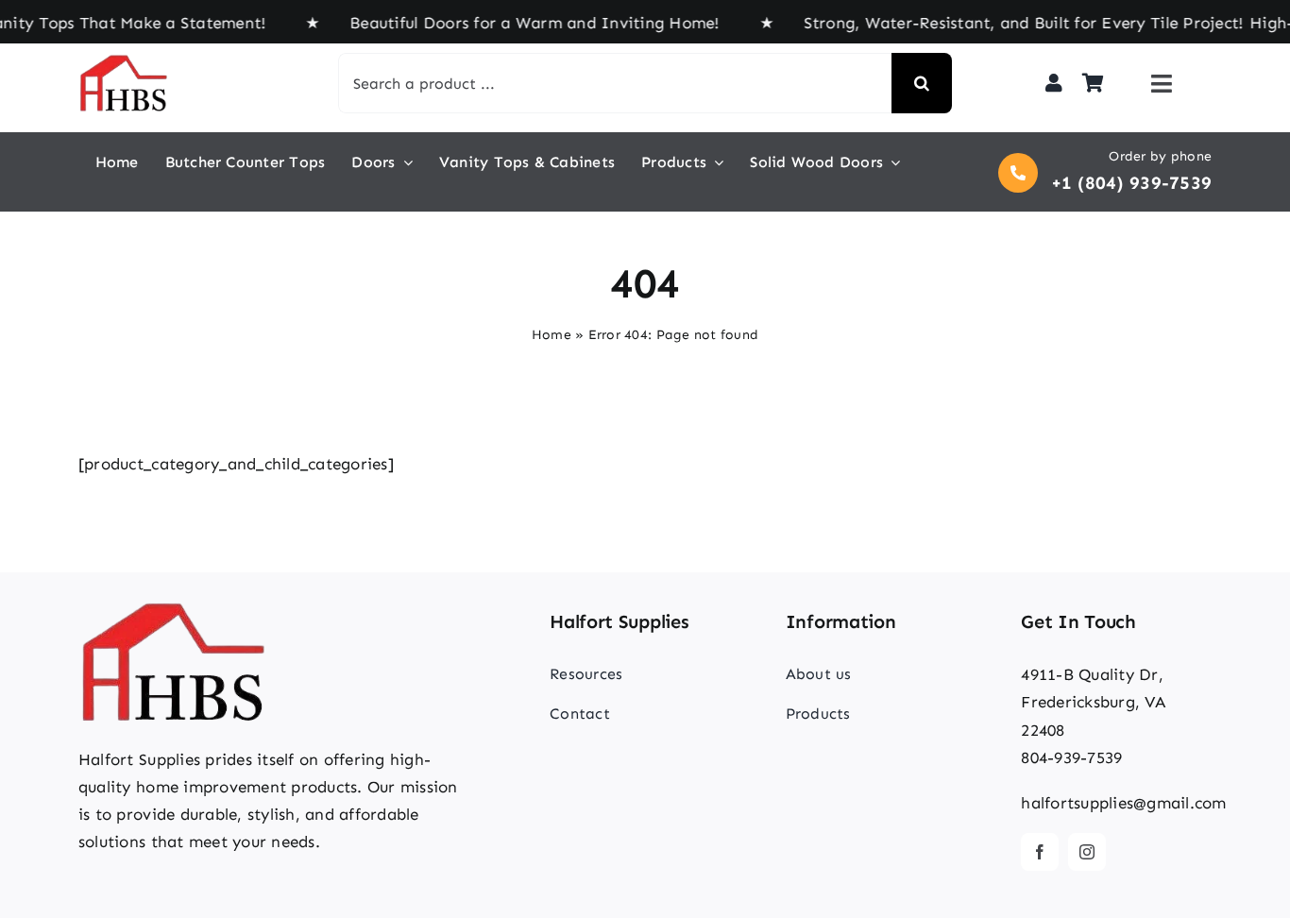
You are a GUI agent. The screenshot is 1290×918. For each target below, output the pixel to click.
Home (551, 335)
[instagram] (1087, 852)
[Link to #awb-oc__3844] (1161, 83)
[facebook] (1040, 852)
